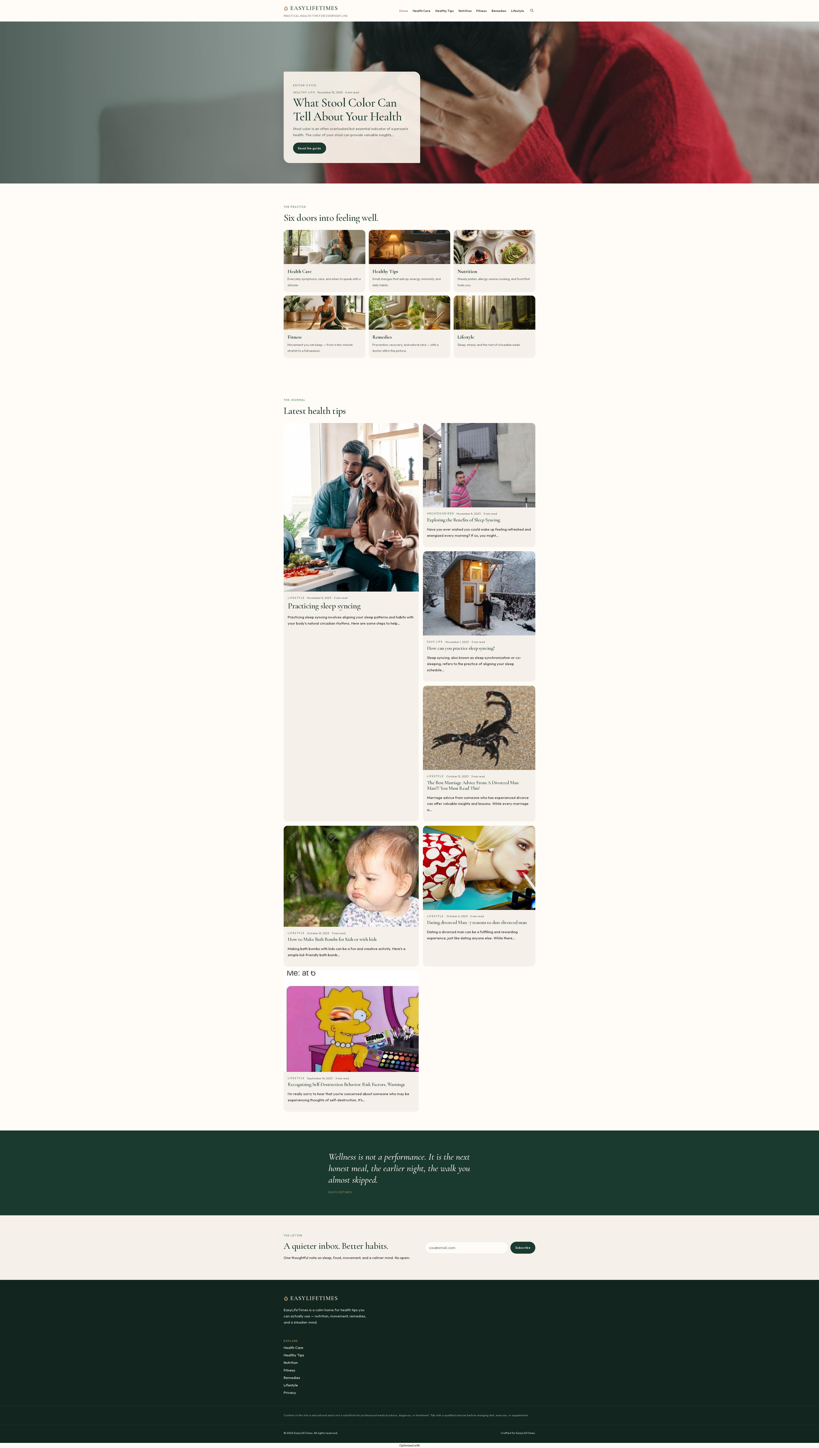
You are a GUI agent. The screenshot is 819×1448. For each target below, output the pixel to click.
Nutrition (465, 11)
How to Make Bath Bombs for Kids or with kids (332, 939)
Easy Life (435, 641)
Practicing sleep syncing (324, 606)
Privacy (290, 1392)
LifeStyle (296, 597)
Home (403, 11)
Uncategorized (440, 513)
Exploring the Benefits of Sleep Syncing (463, 520)
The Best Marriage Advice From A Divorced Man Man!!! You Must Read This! (473, 785)
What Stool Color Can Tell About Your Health (347, 109)
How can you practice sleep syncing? (461, 648)
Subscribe (522, 1248)
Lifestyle (517, 11)
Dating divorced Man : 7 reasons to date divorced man (477, 922)
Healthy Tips (444, 11)
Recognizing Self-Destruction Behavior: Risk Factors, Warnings (346, 1084)
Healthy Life (304, 92)
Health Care (421, 11)
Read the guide (309, 148)
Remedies (499, 11)
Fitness (481, 11)
